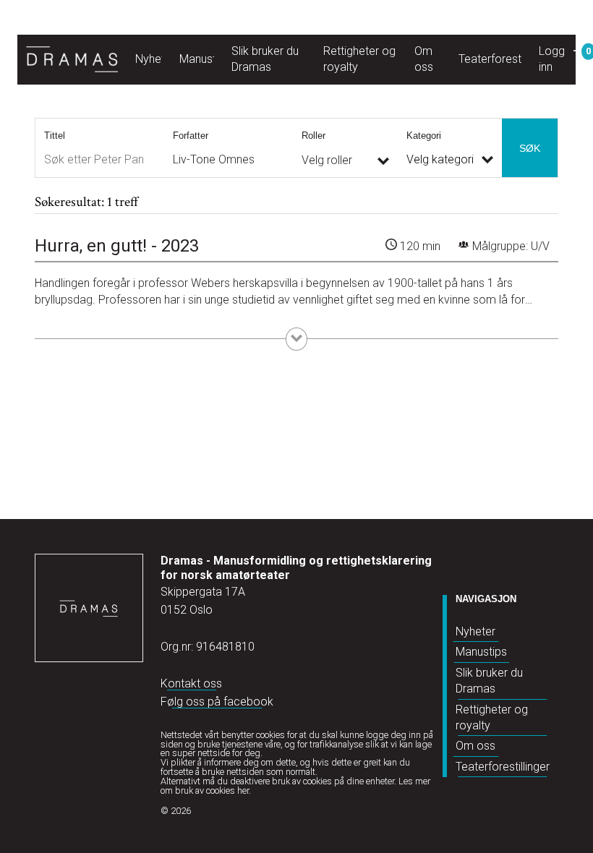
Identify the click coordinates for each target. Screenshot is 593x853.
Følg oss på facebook (217, 701)
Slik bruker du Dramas (489, 680)
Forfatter (190, 135)
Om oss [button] (423, 59)
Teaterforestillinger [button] (505, 59)
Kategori (423, 135)
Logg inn (552, 59)
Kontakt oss (191, 683)
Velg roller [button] (327, 160)
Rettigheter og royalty (492, 717)
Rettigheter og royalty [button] (359, 59)
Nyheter (475, 631)
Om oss (475, 746)
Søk (529, 148)
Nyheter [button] (155, 59)
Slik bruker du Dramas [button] (265, 59)
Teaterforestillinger (503, 766)
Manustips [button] (205, 59)
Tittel (54, 135)
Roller (313, 135)
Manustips (481, 652)
